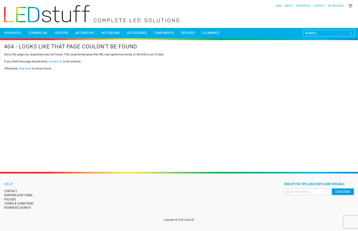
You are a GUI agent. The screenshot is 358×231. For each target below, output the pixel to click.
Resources (303, 5)
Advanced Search (17, 207)
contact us (55, 61)
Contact (319, 5)
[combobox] (329, 33)
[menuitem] (13, 33)
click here (25, 68)
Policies (10, 199)
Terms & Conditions (19, 203)
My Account (336, 5)
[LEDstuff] (91, 13)
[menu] (179, 33)
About (289, 5)
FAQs (279, 5)
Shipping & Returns (18, 195)
